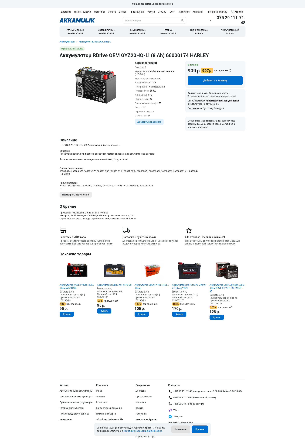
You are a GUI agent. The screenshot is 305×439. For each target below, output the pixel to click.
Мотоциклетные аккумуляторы (106, 31)
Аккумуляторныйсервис (230, 31)
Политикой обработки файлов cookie (142, 430)
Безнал (122, 11)
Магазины (99, 11)
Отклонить (180, 429)
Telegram (178, 416)
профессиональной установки (223, 100)
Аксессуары (66, 419)
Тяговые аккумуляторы (72, 407)
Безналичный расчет (146, 419)
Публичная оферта (106, 413)
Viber (176, 410)
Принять (199, 429)
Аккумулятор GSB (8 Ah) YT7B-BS (114, 284)
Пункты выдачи (82, 11)
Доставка (66, 11)
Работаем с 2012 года (73, 237)
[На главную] (77, 20)
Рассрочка (141, 413)
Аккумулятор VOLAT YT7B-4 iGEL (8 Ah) (152, 286)
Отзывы (162, 11)
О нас (99, 390)
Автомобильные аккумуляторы (75, 31)
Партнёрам (184, 11)
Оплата (112, 11)
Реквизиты (102, 402)
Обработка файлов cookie (109, 419)
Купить (67, 314)
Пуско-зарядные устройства (74, 413)
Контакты (198, 11)
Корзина (239, 11)
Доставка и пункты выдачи (139, 237)
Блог (172, 11)
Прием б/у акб (137, 11)
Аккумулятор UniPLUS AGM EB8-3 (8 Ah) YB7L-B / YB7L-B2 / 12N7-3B (227, 288)
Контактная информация (109, 407)
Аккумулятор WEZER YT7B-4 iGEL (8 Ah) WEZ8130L (77, 286)
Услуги (151, 11)
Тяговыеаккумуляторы (168, 31)
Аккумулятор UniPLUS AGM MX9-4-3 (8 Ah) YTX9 (189, 286)
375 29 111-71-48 (231, 20)
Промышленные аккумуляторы (137, 31)
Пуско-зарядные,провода (199, 31)
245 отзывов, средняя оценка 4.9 (205, 237)
